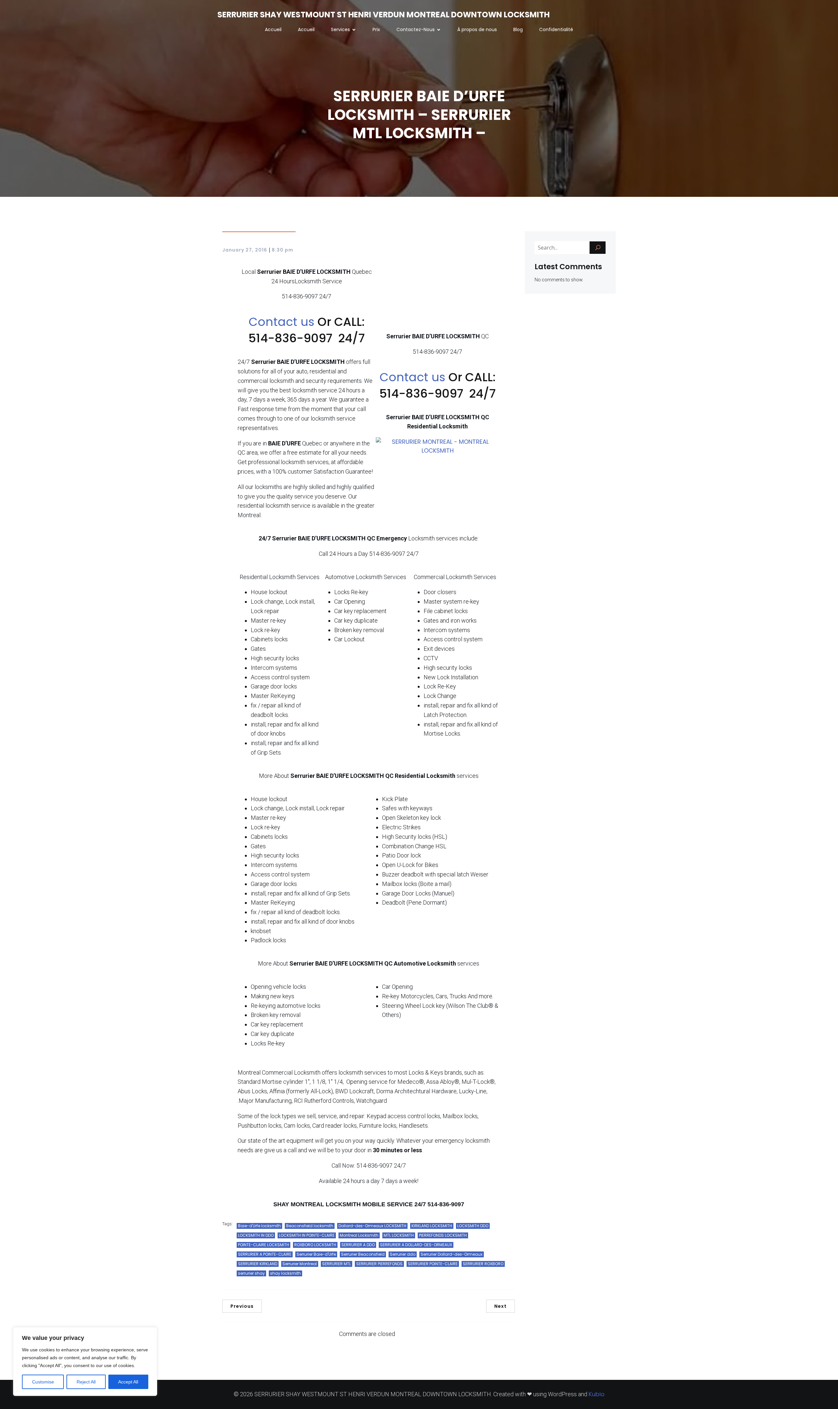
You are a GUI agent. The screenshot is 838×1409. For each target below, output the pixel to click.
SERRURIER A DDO (358, 1245)
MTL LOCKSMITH (399, 1235)
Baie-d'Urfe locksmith (259, 1226)
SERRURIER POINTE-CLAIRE (433, 1264)
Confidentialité (556, 29)
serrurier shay (251, 1273)
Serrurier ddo (402, 1254)
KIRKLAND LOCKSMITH (431, 1226)
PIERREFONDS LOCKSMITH (443, 1235)
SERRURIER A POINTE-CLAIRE (264, 1254)
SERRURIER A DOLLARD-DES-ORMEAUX (416, 1245)
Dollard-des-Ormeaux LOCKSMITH (372, 1226)
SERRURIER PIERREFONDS (379, 1264)
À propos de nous (477, 29)
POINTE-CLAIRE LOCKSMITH (263, 1245)
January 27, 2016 (244, 250)
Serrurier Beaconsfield (363, 1254)
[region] (85, 1361)
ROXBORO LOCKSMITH (315, 1245)
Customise (43, 1381)
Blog (518, 29)
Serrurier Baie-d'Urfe (316, 1254)
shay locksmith (285, 1273)
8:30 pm (282, 250)
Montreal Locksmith (359, 1235)
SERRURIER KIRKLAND (257, 1264)
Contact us (283, 321)
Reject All (86, 1381)
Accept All (128, 1381)
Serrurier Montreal (299, 1264)
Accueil (273, 29)
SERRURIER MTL (336, 1264)
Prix (376, 29)
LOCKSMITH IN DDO (256, 1235)
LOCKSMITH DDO (472, 1226)
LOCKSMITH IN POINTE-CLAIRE (307, 1235)
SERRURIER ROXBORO (483, 1264)
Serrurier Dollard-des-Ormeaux (452, 1254)
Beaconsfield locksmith (309, 1226)
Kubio (597, 1394)
